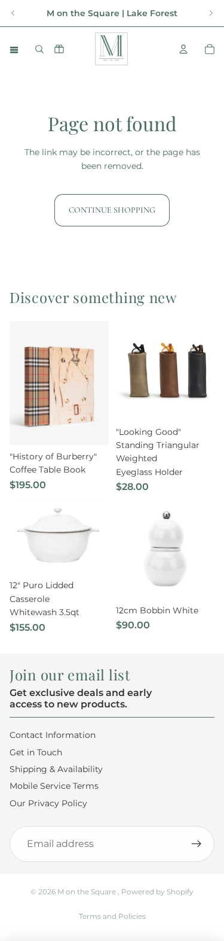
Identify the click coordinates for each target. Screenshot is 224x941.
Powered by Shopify (157, 891)
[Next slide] (211, 13)
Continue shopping (112, 210)
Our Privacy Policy (48, 802)
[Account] (183, 49)
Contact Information (53, 735)
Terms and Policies (112, 916)
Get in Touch (36, 751)
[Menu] (13, 49)
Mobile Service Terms (54, 785)
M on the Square (87, 891)
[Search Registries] (59, 48)
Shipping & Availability (56, 768)
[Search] (39, 49)
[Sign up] (196, 844)
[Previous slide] (13, 13)
